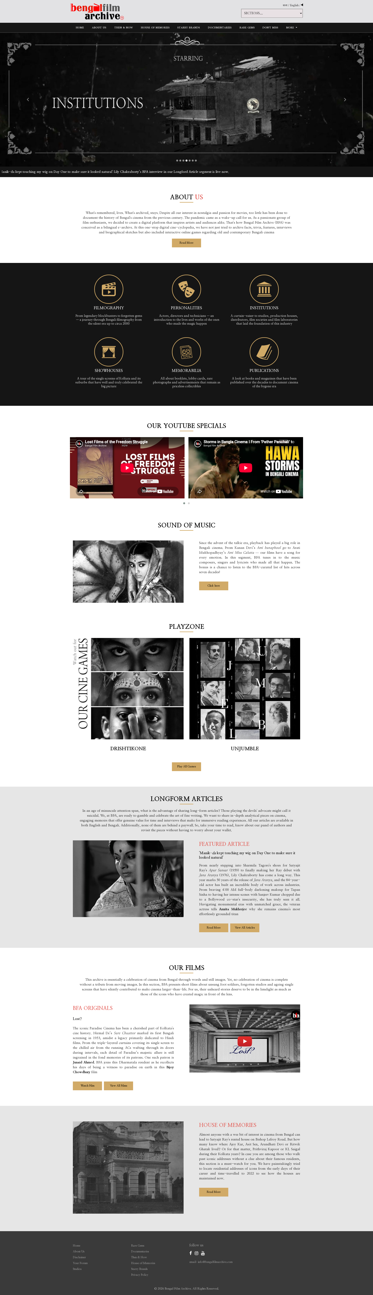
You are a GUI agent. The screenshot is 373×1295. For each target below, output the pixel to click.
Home (80, 27)
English (294, 5)
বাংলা (285, 5)
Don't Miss (270, 27)
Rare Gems (247, 27)
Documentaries (220, 27)
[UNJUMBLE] (244, 690)
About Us (99, 27)
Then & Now (123, 27)
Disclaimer (79, 1257)
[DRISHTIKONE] (128, 690)
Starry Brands (188, 27)
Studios (77, 1269)
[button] (28, 100)
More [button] (290, 27)
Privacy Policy (139, 1275)
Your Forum (80, 1263)
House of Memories (155, 27)
